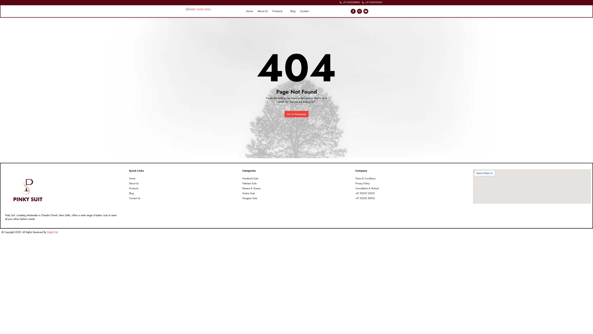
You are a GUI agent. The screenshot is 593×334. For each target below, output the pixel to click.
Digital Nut (52, 232)
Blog (292, 11)
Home (249, 11)
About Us (263, 11)
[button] (279, 11)
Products (277, 11)
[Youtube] (365, 11)
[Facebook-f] (353, 11)
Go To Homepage (296, 114)
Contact (304, 11)
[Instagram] (359, 11)
